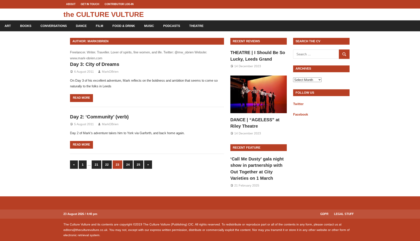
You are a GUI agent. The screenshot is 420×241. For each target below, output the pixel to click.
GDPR (324, 214)
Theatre (196, 26)
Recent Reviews (246, 41)
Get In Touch (90, 4)
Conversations (53, 26)
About (70, 4)
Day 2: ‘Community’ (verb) (99, 117)
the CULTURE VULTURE (103, 14)
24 (128, 164)
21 (96, 164)
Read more (81, 97)
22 (107, 164)
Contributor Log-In (119, 4)
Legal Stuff (344, 214)
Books (25, 26)
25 (138, 164)
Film (99, 26)
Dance (81, 26)
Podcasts (171, 26)
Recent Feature (246, 147)
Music (149, 26)
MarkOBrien (110, 71)
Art (8, 26)
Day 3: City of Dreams (94, 64)
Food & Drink (123, 26)
